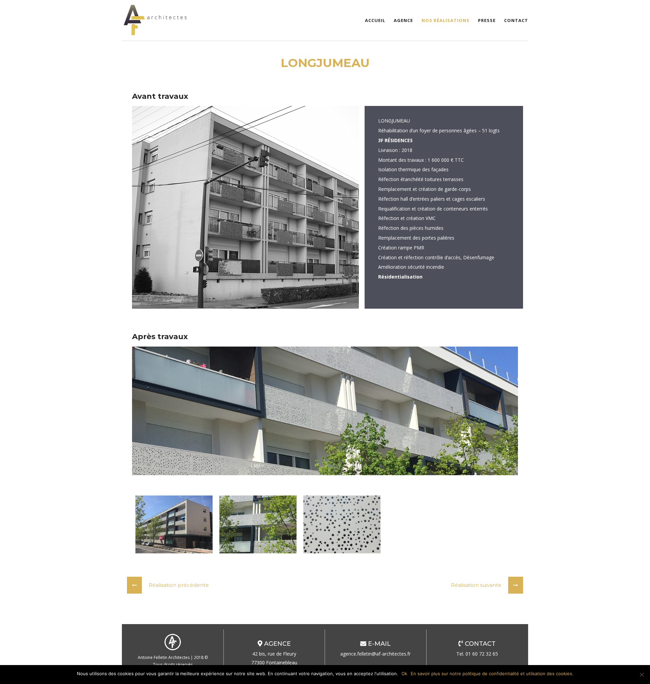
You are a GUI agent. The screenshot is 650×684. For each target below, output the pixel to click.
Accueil (375, 20)
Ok (404, 673)
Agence (403, 20)
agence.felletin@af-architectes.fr (375, 653)
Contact (516, 20)
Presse (487, 20)
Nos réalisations (445, 20)
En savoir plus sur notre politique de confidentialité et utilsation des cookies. (492, 673)
